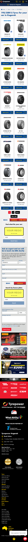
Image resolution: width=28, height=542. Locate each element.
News (3, 505)
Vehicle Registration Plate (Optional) (7, 310)
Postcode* (4, 278)
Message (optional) (6, 315)
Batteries (3, 491)
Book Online (5, 501)
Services (4, 489)
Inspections (4, 493)
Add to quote (6, 39)
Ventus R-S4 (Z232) (7, 178)
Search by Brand (5, 479)
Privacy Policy (5, 326)
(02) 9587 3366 (8, 441)
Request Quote (6, 329)
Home (3, 9)
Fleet (3, 503)
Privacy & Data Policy (9, 535)
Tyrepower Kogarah (15, 4)
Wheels (4, 484)
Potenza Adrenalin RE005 (21, 106)
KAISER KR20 (21, 178)
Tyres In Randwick (6, 514)
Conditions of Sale (17, 535)
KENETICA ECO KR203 (7, 202)
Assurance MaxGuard (7, 58)
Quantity (21, 260)
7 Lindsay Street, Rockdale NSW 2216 (14, 439)
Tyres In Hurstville (5, 513)
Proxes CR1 (7, 34)
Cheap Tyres (4, 523)
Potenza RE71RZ (7, 131)
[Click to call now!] (16, 1)
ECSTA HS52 (20, 34)
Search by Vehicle (6, 476)
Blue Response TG (21, 58)
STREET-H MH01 (7, 155)
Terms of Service (13, 326)
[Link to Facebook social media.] (14, 539)
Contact (4, 499)
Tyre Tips (4, 482)
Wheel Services (5, 496)
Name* (3, 265)
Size (3, 260)
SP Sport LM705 (7, 82)
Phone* (9, 269)
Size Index (4, 509)
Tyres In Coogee (5, 511)
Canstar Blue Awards (6, 519)
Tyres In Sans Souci (6, 518)
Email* (3, 273)
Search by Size (5, 477)
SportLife (7, 106)
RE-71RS (21, 131)
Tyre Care (4, 481)
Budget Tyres (4, 521)
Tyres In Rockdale (5, 516)
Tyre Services (4, 494)
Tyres (3, 474)
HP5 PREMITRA (21, 82)
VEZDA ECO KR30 (21, 202)
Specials (4, 498)
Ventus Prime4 (20, 155)
